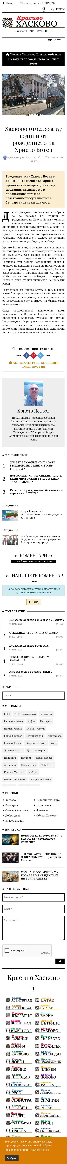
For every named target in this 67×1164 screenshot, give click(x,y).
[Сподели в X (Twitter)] (40, 355)
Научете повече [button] (39, 1149)
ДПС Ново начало (25, 714)
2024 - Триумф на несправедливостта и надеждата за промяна (41, 514)
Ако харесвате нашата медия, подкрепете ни (35, 364)
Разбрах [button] (11, 1158)
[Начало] (8, 54)
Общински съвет (36, 743)
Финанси (42, 810)
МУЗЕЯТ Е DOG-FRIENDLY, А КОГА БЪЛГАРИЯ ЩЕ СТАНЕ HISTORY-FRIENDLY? (40, 875)
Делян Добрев (44, 757)
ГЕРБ (7, 714)
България (46, 721)
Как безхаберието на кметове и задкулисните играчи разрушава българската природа (40, 539)
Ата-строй (10, 765)
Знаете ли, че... (14, 820)
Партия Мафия (13, 728)
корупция (46, 714)
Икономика (43, 805)
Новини (16, 54)
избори (33, 772)
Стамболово (28, 765)
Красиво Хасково (33, 977)
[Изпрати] (60, 961)
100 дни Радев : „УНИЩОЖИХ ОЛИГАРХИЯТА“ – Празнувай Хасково (41, 857)
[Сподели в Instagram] (33, 355)
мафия (31, 721)
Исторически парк (48, 800)
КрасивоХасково (14, 772)
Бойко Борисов (13, 735)
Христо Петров (16, 157)
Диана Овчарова (37, 750)
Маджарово (55, 735)
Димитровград (13, 750)
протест (26, 757)
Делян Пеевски (36, 728)
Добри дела (12, 815)
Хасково (28, 54)
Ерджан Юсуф (12, 743)
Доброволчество (41, 779)
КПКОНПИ (47, 765)
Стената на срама (16, 810)
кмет (54, 743)
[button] (54, 40)
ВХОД (35, 602)
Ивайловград (35, 735)
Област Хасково (46, 815)
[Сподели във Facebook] (26, 355)
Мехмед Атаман (13, 721)
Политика (10, 757)
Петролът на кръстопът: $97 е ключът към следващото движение (41, 838)
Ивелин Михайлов (15, 779)
